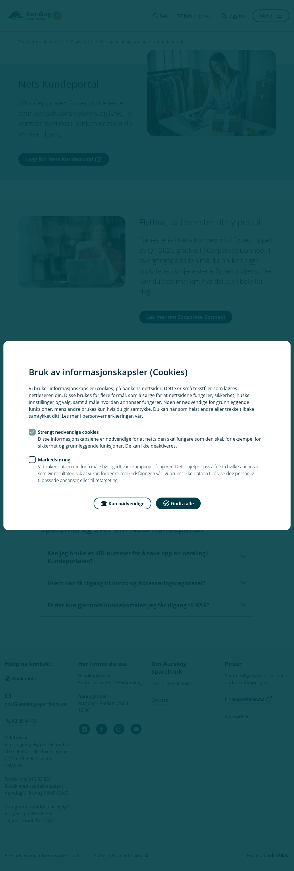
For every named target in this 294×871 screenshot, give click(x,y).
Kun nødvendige (126, 503)
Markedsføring (54, 459)
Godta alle (182, 503)
